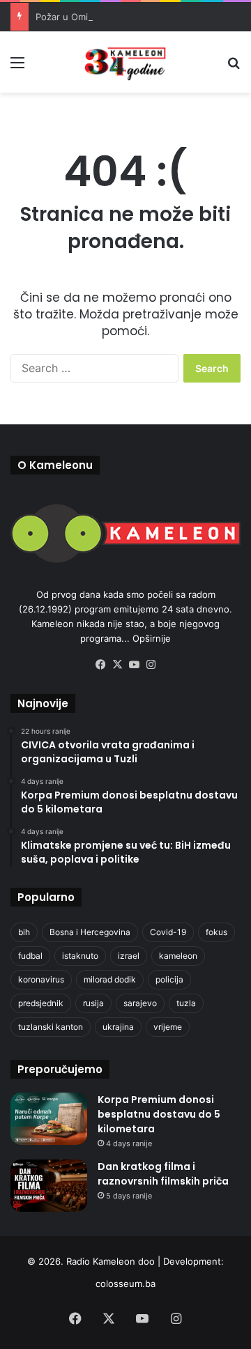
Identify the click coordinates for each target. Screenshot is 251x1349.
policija (169, 979)
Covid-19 (168, 932)
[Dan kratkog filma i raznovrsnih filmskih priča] (48, 1185)
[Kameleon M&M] (125, 62)
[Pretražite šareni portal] (234, 67)
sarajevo (140, 1003)
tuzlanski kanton (50, 1027)
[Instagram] (150, 664)
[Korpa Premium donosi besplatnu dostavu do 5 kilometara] (48, 1119)
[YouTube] (134, 664)
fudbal (30, 955)
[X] (117, 664)
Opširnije (151, 638)
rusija (93, 1003)
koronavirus (41, 979)
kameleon (178, 955)
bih (24, 932)
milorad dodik (110, 979)
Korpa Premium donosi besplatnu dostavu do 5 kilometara (159, 1114)
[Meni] (17, 67)
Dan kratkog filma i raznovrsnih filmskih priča (163, 1173)
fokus (216, 932)
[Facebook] (100, 664)
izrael (128, 955)
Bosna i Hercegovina (90, 932)
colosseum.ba (125, 1283)
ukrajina (118, 1027)
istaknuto (80, 955)
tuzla (186, 1003)
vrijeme (167, 1027)
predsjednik (40, 1003)
